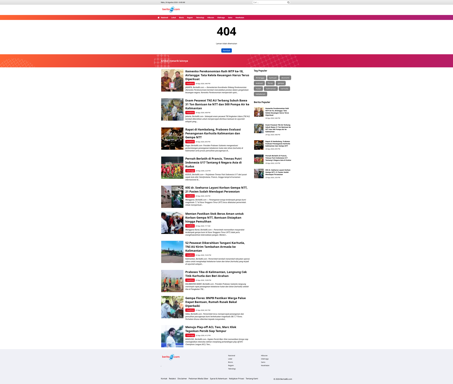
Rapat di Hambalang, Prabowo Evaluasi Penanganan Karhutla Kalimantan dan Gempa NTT (213, 133)
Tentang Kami (252, 378)
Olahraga (221, 17)
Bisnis (181, 17)
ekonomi (285, 77)
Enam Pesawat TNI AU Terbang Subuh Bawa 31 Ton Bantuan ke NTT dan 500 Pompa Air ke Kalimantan (217, 104)
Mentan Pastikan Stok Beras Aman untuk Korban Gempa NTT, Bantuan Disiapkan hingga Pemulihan (214, 217)
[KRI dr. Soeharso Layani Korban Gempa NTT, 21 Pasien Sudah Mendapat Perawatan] (172, 197)
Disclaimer (182, 378)
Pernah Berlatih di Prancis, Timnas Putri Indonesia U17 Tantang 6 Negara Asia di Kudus (213, 162)
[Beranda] (158, 17)
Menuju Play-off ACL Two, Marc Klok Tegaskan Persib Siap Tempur (210, 329)
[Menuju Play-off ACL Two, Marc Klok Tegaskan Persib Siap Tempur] (172, 336)
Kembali (226, 50)
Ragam (190, 17)
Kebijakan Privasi (236, 378)
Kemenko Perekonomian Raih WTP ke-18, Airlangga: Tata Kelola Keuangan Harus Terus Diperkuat (217, 75)
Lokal (173, 17)
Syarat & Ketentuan (218, 378)
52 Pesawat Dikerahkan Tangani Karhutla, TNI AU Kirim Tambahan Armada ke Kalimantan (215, 246)
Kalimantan (271, 88)
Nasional (164, 17)
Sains (230, 17)
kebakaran (260, 94)
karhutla (284, 88)
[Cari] (288, 2)
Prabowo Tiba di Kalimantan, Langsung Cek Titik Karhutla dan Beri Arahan (216, 274)
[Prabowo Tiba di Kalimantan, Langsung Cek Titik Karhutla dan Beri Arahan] (172, 281)
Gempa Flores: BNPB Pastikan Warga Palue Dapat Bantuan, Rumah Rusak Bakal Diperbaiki (215, 302)
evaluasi (259, 83)
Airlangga (260, 77)
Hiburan (210, 17)
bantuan (273, 77)
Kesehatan (240, 17)
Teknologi (200, 17)
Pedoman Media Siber (198, 378)
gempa (281, 83)
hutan (258, 88)
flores (270, 83)
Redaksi (172, 378)
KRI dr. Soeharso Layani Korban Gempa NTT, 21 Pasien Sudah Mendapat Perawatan (216, 189)
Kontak (164, 378)
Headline (190, 83)
